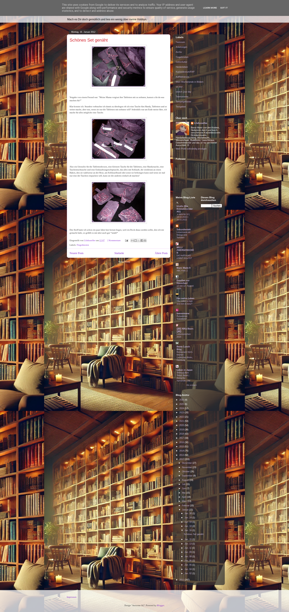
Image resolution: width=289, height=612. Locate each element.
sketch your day (183, 91)
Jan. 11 (188, 548)
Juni (184, 488)
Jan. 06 (188, 560)
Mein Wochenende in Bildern (189, 82)
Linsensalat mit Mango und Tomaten (183, 235)
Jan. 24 (188, 517)
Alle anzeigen (191, 385)
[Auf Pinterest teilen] (145, 240)
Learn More (210, 8)
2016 (182, 442)
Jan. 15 (188, 539)
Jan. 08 (188, 556)
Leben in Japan (184, 370)
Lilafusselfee (200, 123)
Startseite (119, 253)
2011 (182, 579)
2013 (182, 455)
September (187, 475)
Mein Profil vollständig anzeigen (191, 148)
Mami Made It (183, 268)
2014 (182, 450)
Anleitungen (181, 47)
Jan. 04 (188, 569)
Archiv (179, 52)
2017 (182, 438)
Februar (186, 505)
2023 (182, 412)
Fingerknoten (83, 245)
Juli (184, 484)
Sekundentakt (184, 229)
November (187, 467)
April (184, 497)
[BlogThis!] (135, 240)
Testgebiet (181, 106)
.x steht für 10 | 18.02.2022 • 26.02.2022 (183, 217)
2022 (182, 417)
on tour (179, 86)
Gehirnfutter (181, 62)
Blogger (160, 605)
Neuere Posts (76, 253)
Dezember (187, 463)
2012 (182, 459)
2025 (182, 404)
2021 (182, 421)
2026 (182, 400)
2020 (182, 425)
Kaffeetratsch (182, 77)
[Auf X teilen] (138, 240)
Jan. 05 (188, 565)
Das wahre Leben (185, 298)
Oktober (186, 471)
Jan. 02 (188, 573)
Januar (185, 509)
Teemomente (182, 96)
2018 (182, 434)
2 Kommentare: (114, 240)
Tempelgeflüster (183, 101)
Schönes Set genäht (89, 40)
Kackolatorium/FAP (185, 72)
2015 (182, 446)
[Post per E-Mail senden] (126, 240)
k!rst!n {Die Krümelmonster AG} (185, 209)
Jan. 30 (188, 513)
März (184, 501)
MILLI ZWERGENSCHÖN (185, 250)
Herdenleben (182, 67)
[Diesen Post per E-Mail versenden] (132, 240)
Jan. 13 (188, 543)
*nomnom (180, 42)
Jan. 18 (188, 526)
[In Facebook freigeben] (141, 240)
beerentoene (183, 313)
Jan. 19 (188, 522)
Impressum (71, 597)
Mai (184, 493)
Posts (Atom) (124, 261)
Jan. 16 (188, 530)
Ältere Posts (161, 253)
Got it (224, 8)
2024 (182, 408)
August (185, 480)
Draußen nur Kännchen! (183, 281)
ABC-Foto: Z (182, 270)
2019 (182, 429)
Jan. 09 (188, 552)
